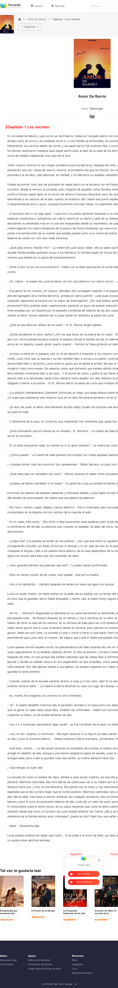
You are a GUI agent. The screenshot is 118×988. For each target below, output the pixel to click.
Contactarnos (7, 964)
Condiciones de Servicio (40, 964)
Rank (74, 960)
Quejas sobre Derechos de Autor (44, 968)
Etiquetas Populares (82, 973)
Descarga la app (8, 960)
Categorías (77, 964)
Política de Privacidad (39, 960)
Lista (74, 968)
